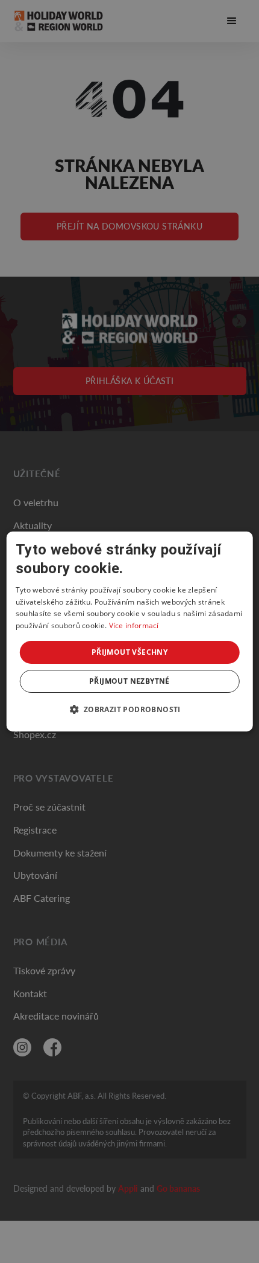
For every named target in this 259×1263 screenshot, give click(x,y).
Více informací (134, 625)
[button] (129, 709)
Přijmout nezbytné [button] (129, 681)
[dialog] (130, 632)
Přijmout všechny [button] (129, 652)
